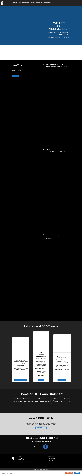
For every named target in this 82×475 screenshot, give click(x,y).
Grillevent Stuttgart (35, 2)
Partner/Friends (25, 2)
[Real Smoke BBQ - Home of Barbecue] (5, 3)
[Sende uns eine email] (80, 2)
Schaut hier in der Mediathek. (62, 362)
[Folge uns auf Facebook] (77, 2)
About (20, 2)
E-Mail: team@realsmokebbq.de (24, 461)
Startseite (15, 2)
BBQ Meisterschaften (46, 2)
